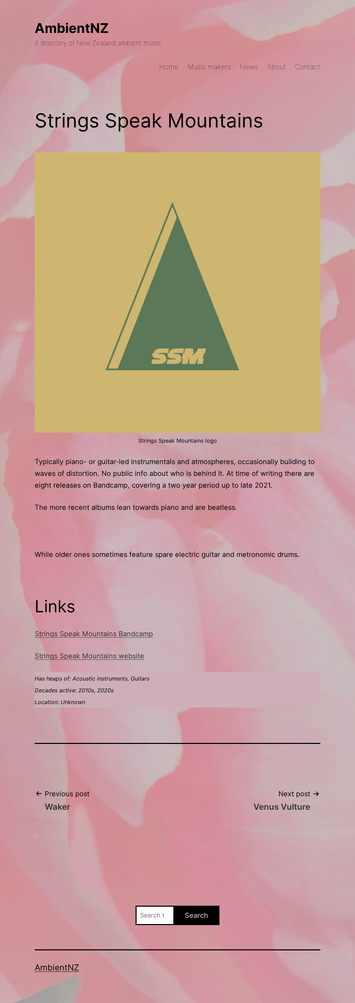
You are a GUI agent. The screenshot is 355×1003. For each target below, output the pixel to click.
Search (196, 915)
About (276, 67)
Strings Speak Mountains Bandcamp (94, 634)
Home (169, 67)
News (249, 67)
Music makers (209, 67)
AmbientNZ (72, 28)
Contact (307, 67)
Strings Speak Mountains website (89, 656)
